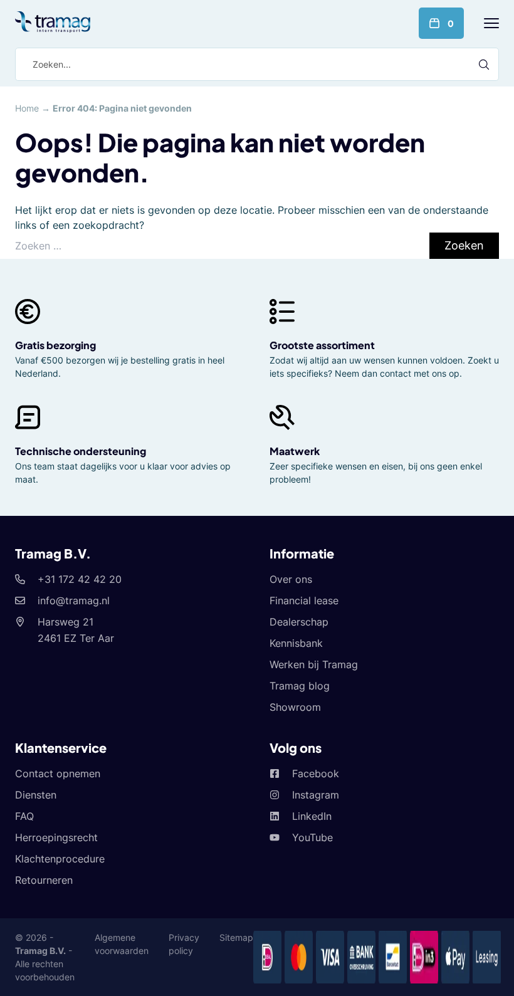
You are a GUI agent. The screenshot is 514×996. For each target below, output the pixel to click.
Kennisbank (296, 643)
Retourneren (44, 880)
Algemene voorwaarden (122, 944)
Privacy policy (184, 944)
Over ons (291, 579)
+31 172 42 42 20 (80, 579)
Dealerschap (299, 622)
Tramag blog (300, 685)
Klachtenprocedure (60, 858)
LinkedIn (312, 816)
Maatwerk (295, 451)
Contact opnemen (57, 773)
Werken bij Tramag (314, 664)
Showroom (295, 707)
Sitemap (236, 937)
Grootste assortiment (322, 345)
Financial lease (304, 600)
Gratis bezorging (55, 345)
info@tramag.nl (74, 600)
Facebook (315, 773)
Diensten (35, 795)
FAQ (24, 816)
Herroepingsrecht (56, 837)
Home (27, 108)
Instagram (315, 795)
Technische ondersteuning (80, 451)
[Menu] (491, 23)
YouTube (312, 837)
